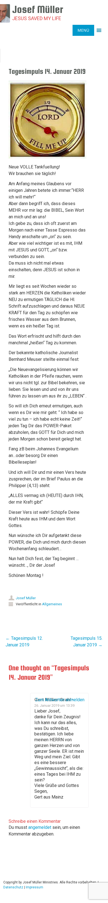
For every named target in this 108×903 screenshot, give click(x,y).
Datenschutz (13, 887)
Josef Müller (26, 598)
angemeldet (39, 827)
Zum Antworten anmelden (59, 699)
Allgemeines (52, 604)
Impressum (34, 887)
